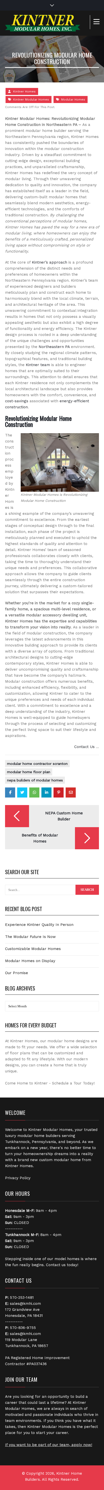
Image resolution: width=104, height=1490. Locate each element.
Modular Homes (73, 99)
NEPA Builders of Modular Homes (35, 780)
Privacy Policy (18, 1178)
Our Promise (16, 973)
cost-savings (16, 401)
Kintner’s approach (49, 262)
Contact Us (84, 746)
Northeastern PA (54, 346)
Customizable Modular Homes (33, 949)
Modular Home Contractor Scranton (37, 764)
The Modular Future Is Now (30, 936)
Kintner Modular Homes (31, 99)
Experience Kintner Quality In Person (39, 924)
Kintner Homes (24, 91)
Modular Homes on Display (30, 961)
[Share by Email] (71, 792)
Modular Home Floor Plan (28, 772)
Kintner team (38, 365)
